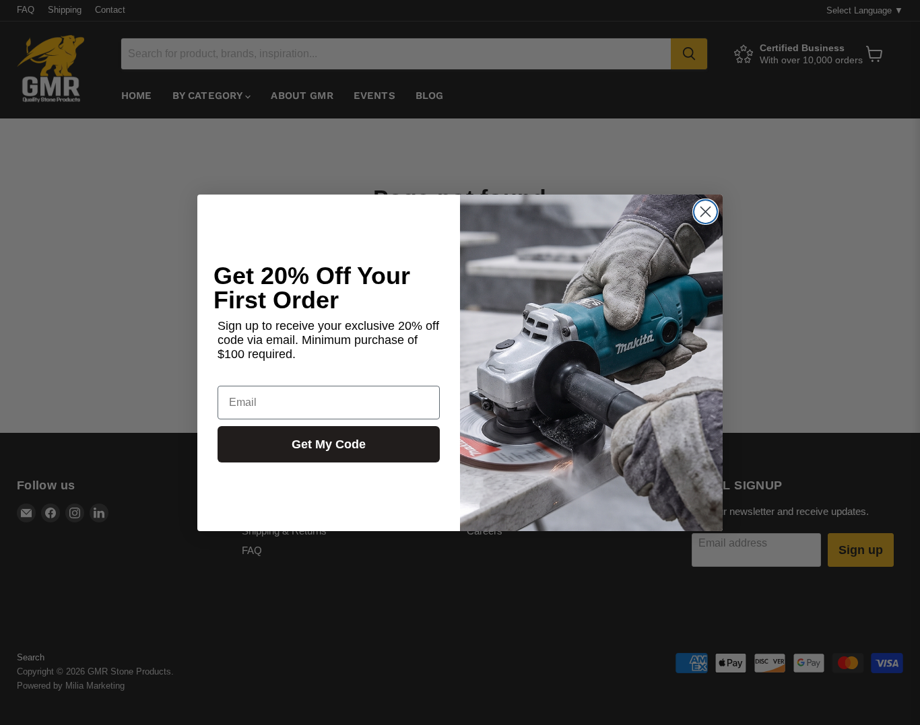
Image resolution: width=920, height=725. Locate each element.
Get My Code (329, 443)
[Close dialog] (705, 211)
